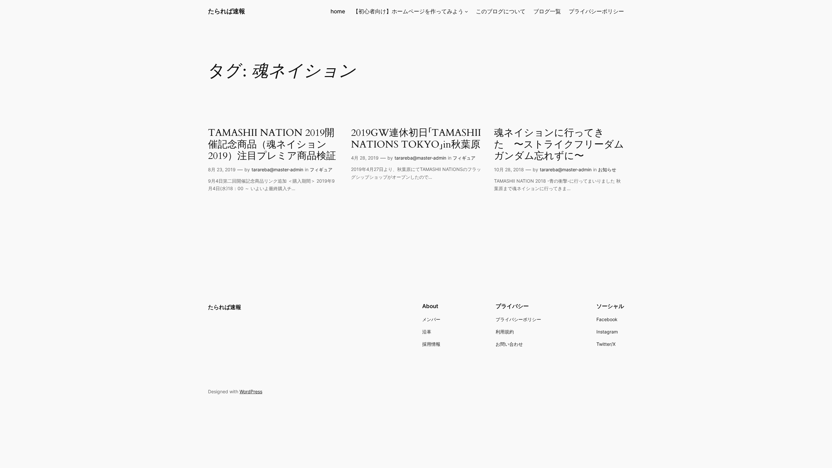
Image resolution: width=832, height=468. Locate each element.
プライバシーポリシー (596, 11)
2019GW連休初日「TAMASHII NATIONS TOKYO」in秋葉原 (416, 138)
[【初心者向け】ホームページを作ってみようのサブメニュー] (466, 11)
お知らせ (607, 169)
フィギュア (321, 169)
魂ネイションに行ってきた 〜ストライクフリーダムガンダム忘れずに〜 (559, 144)
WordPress (251, 391)
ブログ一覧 (547, 11)
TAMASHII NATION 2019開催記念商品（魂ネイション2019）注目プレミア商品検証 (272, 144)
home (338, 11)
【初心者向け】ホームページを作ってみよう (408, 11)
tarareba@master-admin (277, 169)
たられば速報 (226, 11)
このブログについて (501, 11)
